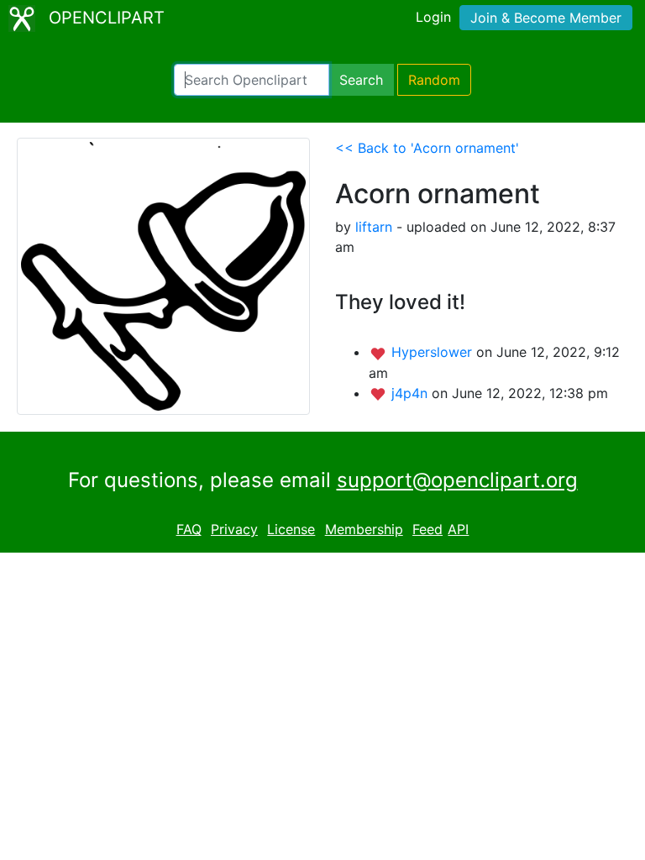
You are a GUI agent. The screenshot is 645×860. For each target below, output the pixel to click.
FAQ (189, 529)
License (291, 529)
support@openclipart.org (457, 480)
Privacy (234, 529)
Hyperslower (433, 351)
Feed (427, 529)
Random (434, 79)
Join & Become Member (545, 17)
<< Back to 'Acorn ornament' (427, 147)
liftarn (373, 226)
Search (361, 79)
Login (433, 16)
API (458, 529)
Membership (364, 529)
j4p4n (411, 393)
